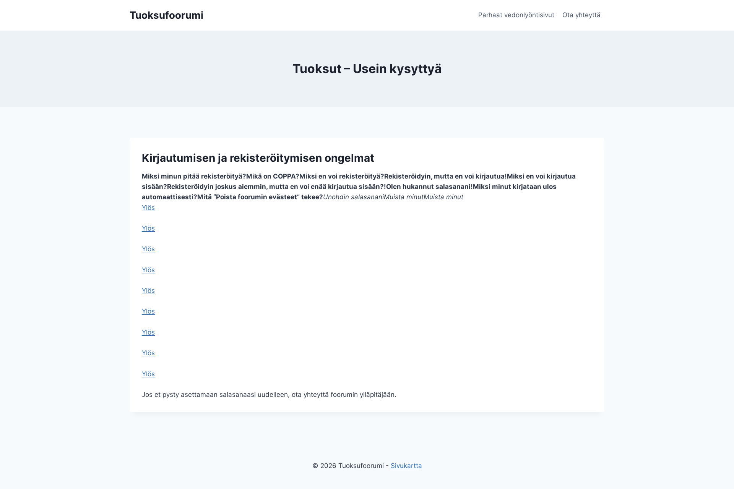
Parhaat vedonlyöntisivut (516, 15)
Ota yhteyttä (581, 15)
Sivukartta (406, 466)
